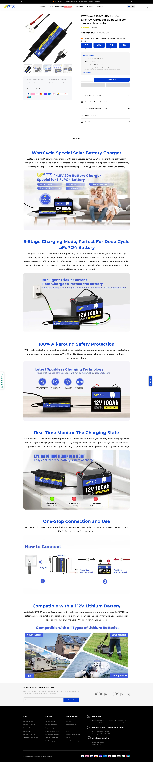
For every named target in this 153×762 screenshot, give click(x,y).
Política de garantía (51, 724)
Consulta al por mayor (73, 741)
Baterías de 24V (28, 728)
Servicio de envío (50, 721)
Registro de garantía (51, 728)
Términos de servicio (51, 737)
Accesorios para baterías (30, 737)
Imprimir (69, 721)
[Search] (146, 7)
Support (90, 6)
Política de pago (50, 741)
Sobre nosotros (71, 724)
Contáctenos (70, 728)
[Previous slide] (25, 38)
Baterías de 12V (28, 721)
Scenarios (79, 6)
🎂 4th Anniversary (57, 6)
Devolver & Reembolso (52, 731)
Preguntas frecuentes (73, 734)
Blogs (68, 737)
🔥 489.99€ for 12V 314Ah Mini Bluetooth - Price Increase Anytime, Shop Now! (76, 1)
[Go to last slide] (22, 1)
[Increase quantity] (91, 80)
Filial (67, 731)
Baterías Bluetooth (29, 734)
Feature (76, 138)
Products (42, 6)
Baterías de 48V (28, 731)
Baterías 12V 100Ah (29, 724)
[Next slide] (131, 1)
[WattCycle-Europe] (9, 7)
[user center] (138, 7)
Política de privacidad (52, 734)
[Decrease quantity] (82, 80)
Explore (100, 6)
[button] (27, 68)
